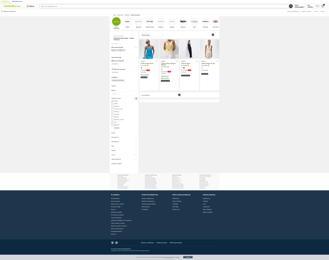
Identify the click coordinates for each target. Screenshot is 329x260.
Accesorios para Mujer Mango (205, 176)
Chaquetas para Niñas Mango (177, 184)
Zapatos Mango (202, 180)
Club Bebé (175, 204)
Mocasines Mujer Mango (204, 184)
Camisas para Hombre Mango (150, 181)
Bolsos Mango (202, 177)
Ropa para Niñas (175, 179)
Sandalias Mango (202, 188)
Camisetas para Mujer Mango (123, 186)
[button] (166, 6)
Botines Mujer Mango (203, 182)
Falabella (205, 201)
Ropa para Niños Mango (176, 182)
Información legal (115, 206)
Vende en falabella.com (148, 198)
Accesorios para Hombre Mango (151, 188)
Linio (204, 204)
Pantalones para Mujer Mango (123, 180)
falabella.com (206, 198)
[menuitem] (305, 11)
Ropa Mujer (127, 14)
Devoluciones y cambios (117, 204)
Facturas (113, 209)
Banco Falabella (207, 209)
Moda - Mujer (120, 14)
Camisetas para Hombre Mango (151, 182)
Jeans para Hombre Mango (150, 185)
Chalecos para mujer (118, 80)
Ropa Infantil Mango (176, 177)
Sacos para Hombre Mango (150, 180)
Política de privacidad (176, 242)
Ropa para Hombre (148, 176)
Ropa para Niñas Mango (176, 180)
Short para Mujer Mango (122, 179)
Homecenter (206, 206)
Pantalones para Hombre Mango (151, 184)
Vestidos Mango (121, 184)
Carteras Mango (202, 179)
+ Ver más (116, 127)
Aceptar (188, 257)
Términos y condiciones (147, 242)
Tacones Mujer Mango (203, 185)
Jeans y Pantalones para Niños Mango (178, 188)
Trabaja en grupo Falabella (149, 204)
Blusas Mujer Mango (121, 182)
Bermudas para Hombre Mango (151, 186)
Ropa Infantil (174, 176)
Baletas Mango (202, 186)
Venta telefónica (115, 198)
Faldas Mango (120, 185)
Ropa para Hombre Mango (150, 177)
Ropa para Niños (175, 181)
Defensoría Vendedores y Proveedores (121, 220)
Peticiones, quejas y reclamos (119, 226)
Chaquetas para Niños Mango (177, 185)
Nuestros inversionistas (148, 201)
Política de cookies (162, 242)
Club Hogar (175, 206)
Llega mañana (115, 63)
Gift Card (113, 234)
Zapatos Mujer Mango (203, 181)
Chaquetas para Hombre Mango (151, 179)
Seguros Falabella (207, 212)
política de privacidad (169, 257)
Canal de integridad (116, 217)
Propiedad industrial (116, 231)
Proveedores (145, 209)
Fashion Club (175, 209)
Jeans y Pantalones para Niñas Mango (178, 186)
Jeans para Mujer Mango (122, 181)
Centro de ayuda (115, 201)
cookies (177, 257)
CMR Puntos (175, 198)
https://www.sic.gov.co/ (117, 228)
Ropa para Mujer (121, 176)
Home (114, 14)
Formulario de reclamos (117, 215)
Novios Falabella (176, 201)
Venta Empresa (146, 206)
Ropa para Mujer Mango (122, 177)
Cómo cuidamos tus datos (118, 223)
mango (113, 50)
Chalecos (121, 50)
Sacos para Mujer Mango (122, 188)
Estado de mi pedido (116, 212)
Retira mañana (115, 72)
